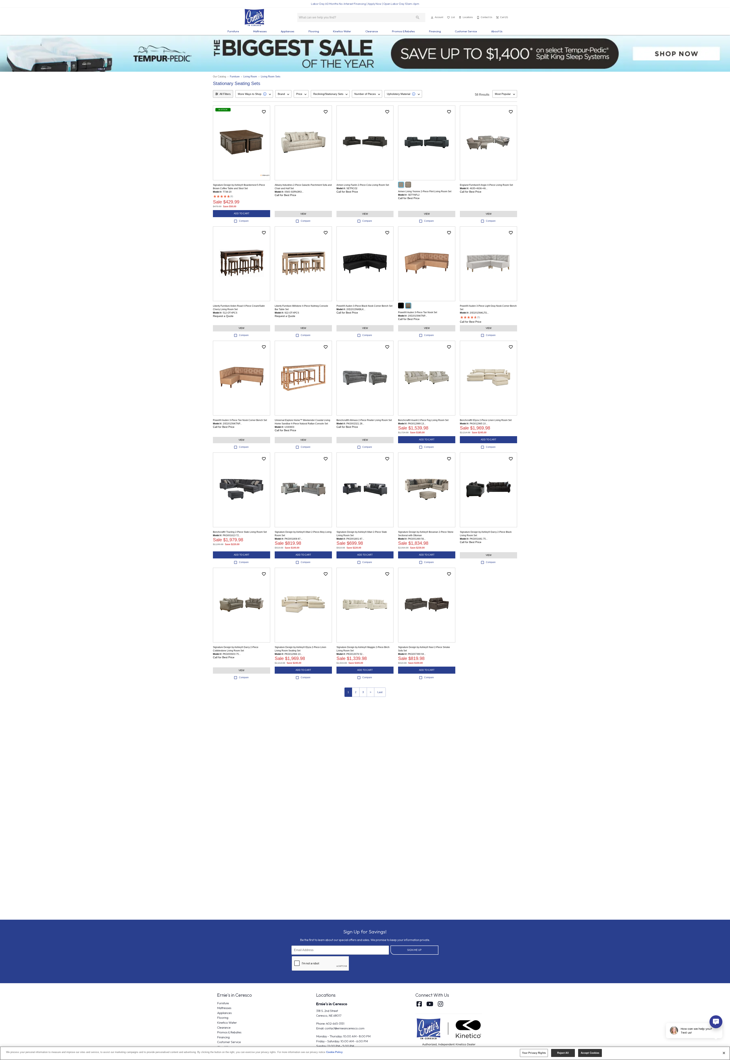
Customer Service (466, 31)
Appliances (287, 31)
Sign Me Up (414, 950)
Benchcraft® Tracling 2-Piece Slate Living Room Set (240, 532)
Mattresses (260, 31)
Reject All (563, 1052)
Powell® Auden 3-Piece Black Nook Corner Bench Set (364, 306)
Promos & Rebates (403, 31)
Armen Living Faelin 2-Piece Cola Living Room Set (362, 185)
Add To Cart (241, 213)
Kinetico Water (342, 31)
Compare (244, 221)
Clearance (371, 31)
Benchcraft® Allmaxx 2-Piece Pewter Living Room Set (364, 420)
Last (379, 692)
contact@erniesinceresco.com (344, 1028)
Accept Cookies (590, 1052)
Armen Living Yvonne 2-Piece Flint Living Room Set (424, 191)
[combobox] (254, 94)
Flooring (314, 31)
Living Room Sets (270, 76)
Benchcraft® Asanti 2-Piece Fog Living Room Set (423, 420)
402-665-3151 (335, 1023)
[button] (432, 17)
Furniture (233, 31)
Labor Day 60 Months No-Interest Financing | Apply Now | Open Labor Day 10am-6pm (365, 4)
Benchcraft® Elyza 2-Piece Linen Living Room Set (486, 420)
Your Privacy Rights (534, 1052)
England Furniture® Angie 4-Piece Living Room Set (486, 185)
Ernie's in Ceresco (331, 1003)
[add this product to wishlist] (263, 111)
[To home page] (254, 17)
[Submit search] (418, 17)
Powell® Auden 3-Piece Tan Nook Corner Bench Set (240, 420)
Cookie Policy (334, 1052)
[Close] (724, 1053)
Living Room (250, 76)
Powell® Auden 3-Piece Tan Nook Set (417, 312)
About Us (496, 31)
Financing (435, 31)
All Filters (225, 93)
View (303, 214)
